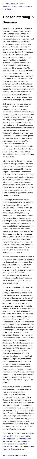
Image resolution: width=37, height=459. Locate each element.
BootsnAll (11, 455)
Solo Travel (6, 9)
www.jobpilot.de (8, 439)
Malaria (29, 6)
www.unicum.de (25, 439)
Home (4, 6)
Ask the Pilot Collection (17, 6)
